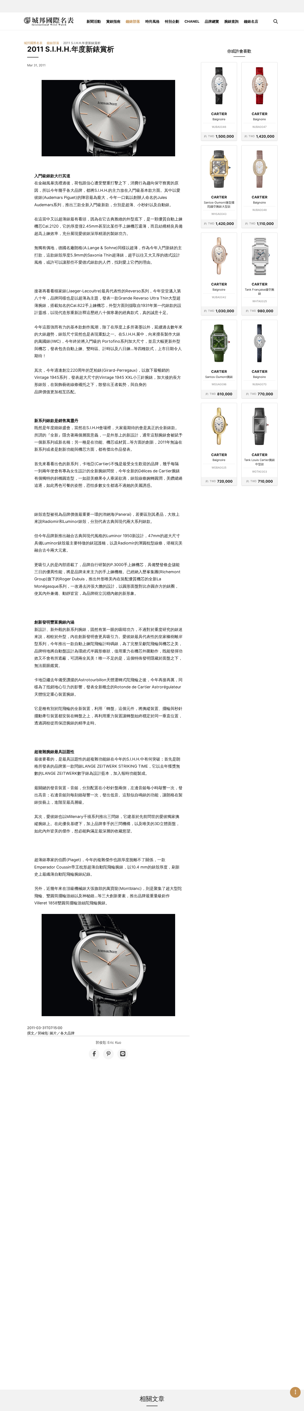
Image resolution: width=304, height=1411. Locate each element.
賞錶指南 (113, 21)
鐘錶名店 (251, 21)
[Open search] (275, 21)
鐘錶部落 (133, 21)
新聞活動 (94, 21)
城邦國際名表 (33, 43)
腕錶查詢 (231, 21)
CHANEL (191, 21)
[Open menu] (295, 1392)
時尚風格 (152, 21)
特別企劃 (172, 21)
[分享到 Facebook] (94, 1054)
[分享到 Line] (122, 1054)
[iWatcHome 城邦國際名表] (49, 21)
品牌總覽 (212, 21)
